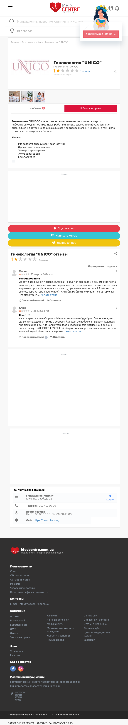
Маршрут (110, 497)
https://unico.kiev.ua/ (46, 520)
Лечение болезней (58, 620)
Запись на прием (20, 637)
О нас (13, 571)
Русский (15, 655)
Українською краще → (101, 34)
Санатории (90, 615)
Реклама (15, 584)
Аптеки (14, 616)
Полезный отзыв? (32, 300)
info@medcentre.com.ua (34, 604)
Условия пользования (22, 588)
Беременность (18, 625)
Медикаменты (55, 624)
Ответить (55, 300)
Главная (15, 42)
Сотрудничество (20, 580)
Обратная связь (19, 575)
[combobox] (64, 31)
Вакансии (89, 640)
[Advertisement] (64, 198)
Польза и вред (55, 640)
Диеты (14, 633)
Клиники (52, 615)
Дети (13, 629)
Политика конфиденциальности (29, 592)
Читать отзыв (49, 295)
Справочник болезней (97, 620)
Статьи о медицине (95, 624)
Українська (16, 651)
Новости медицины (58, 635)
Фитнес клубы (92, 628)
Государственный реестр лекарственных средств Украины (45, 682)
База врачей (17, 620)
